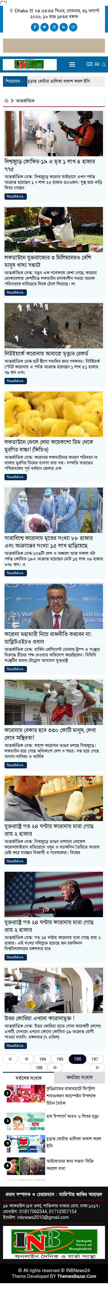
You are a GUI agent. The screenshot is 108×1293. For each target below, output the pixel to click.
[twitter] (44, 27)
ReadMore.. (16, 196)
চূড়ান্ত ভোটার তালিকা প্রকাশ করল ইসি (47, 81)
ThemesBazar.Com (76, 1276)
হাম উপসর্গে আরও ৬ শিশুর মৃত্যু (72, 1116)
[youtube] (73, 27)
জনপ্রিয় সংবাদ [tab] (80, 1077)
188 (39, 1068)
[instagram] (54, 27)
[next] (55, 1067)
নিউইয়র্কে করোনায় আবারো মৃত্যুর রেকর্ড (46, 353)
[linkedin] (64, 27)
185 (60, 1059)
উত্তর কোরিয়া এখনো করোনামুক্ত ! (39, 1018)
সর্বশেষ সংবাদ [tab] (29, 1078)
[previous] (26, 1059)
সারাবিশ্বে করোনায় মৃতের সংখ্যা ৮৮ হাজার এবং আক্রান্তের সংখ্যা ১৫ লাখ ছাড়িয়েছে (49, 542)
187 (94, 1059)
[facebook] (35, 27)
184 (42, 1059)
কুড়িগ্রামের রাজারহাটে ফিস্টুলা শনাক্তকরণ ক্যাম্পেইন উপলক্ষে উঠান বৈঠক (71, 1096)
